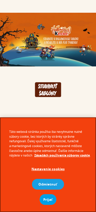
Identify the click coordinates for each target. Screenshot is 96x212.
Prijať (48, 199)
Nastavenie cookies (48, 169)
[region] (48, 164)
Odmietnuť (47, 184)
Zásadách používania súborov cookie (62, 155)
